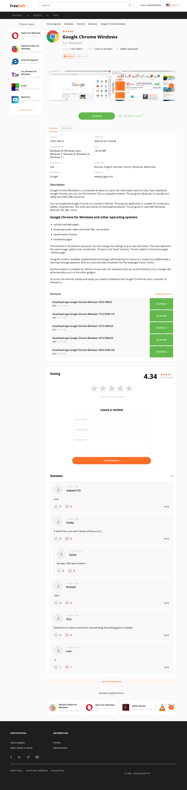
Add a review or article (21, 747)
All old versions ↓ (164, 294)
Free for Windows (103, 48)
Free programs (54, 24)
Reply (166, 506)
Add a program (17, 742)
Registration (154, 5)
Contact (57, 742)
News (56, 15)
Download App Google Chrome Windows (82, 302)
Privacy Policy (57, 770)
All (171, 476)
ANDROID (37, 15)
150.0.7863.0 (73, 48)
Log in (143, 5)
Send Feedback (111, 460)
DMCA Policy (16, 770)
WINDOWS (17, 15)
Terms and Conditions (37, 770)
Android (83, 56)
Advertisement (60, 747)
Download (97, 116)
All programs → (26, 109)
